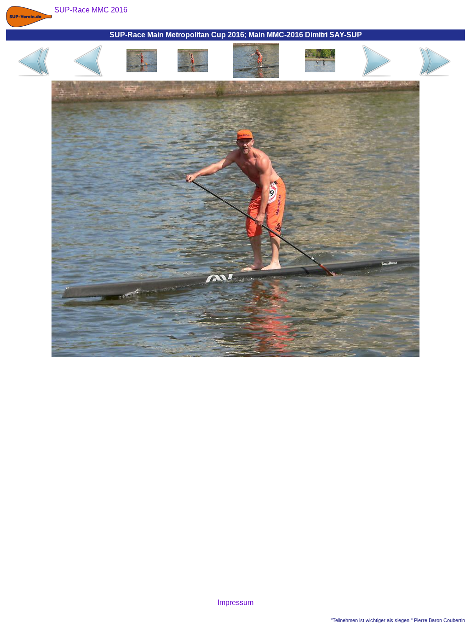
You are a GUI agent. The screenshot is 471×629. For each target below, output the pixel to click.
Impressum (235, 602)
